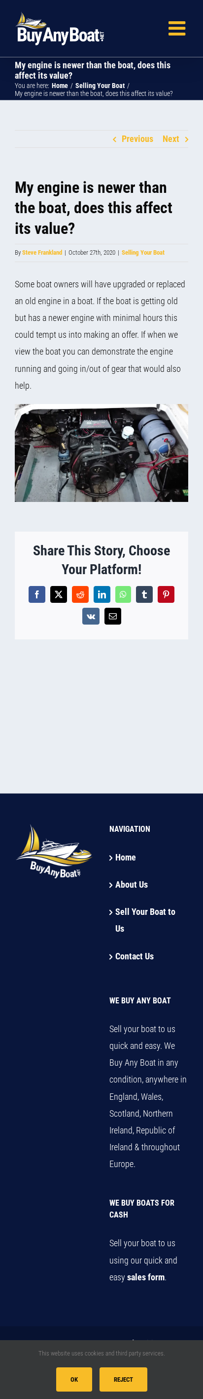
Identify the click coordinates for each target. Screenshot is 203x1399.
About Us (131, 884)
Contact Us (134, 956)
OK (74, 1379)
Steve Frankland (42, 252)
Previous (137, 139)
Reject (123, 1379)
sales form (146, 1277)
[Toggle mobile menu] (178, 28)
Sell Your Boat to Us (145, 920)
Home (125, 857)
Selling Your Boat (143, 252)
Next (171, 139)
